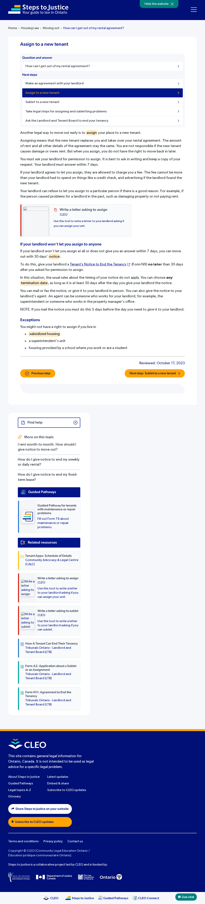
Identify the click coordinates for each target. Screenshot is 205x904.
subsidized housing (44, 334)
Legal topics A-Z (19, 790)
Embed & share (58, 783)
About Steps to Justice (24, 777)
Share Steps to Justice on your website (42, 808)
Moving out (51, 28)
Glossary (14, 796)
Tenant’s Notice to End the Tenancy (98, 264)
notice (54, 256)
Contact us (75, 841)
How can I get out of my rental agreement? (93, 28)
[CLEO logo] (27, 744)
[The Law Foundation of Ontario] (86, 877)
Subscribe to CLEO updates (66, 790)
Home (12, 28)
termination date (34, 283)
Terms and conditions (23, 841)
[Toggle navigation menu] (194, 9)
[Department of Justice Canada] (54, 877)
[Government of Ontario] (111, 877)
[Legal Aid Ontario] (19, 877)
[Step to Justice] (38, 9)
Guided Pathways (20, 783)
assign (92, 133)
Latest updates (57, 777)
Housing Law (30, 28)
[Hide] (172, 4)
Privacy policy (53, 841)
